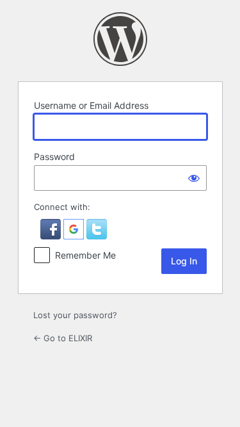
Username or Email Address (91, 105)
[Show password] (194, 178)
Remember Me (85, 255)
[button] (51, 236)
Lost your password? (75, 315)
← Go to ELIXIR (62, 338)
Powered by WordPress (120, 39)
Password (54, 156)
